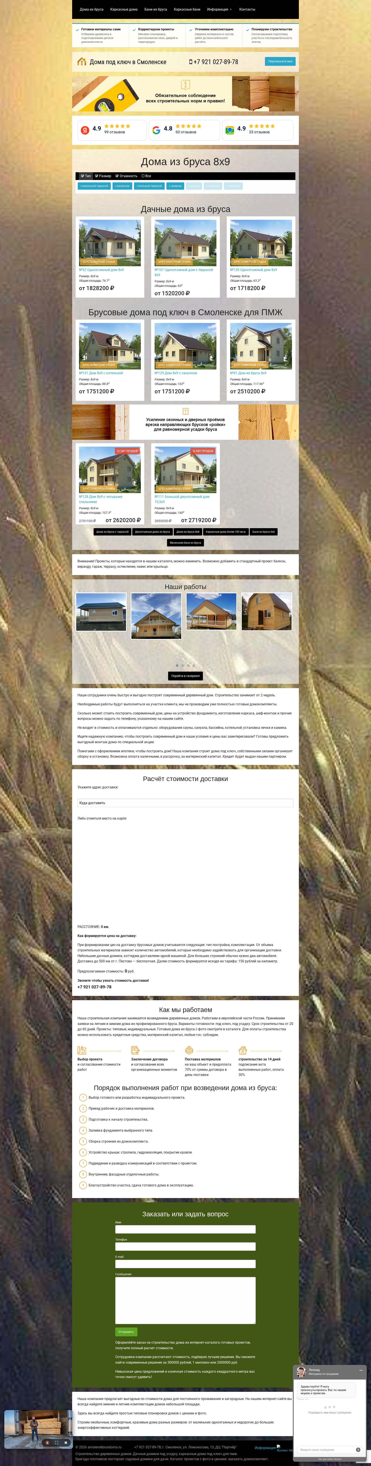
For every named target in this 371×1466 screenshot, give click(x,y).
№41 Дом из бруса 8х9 (248, 373)
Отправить (126, 1332)
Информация (217, 9)
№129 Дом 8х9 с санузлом (176, 373)
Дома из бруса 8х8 (187, 531)
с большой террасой (149, 186)
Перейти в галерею (185, 676)
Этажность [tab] (128, 176)
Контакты (247, 9)
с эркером (175, 186)
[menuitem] (91, 9)
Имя (118, 1222)
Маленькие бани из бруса (185, 542)
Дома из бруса (91, 9)
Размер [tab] (104, 176)
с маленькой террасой (94, 186)
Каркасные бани (187, 9)
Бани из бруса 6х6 (263, 531)
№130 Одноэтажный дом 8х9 (253, 270)
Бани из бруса (155, 9)
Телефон (121, 1239)
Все (147, 176)
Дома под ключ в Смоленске (127, 62)
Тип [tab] (87, 176)
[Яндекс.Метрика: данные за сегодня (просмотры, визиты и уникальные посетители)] (286, 1448)
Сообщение (123, 1274)
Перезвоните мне (280, 61)
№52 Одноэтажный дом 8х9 (101, 270)
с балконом (122, 186)
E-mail (119, 1256)
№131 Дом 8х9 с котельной (101, 373)
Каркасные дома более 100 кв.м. (226, 531)
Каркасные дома (124, 9)
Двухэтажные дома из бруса (152, 531)
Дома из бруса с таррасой (112, 531)
